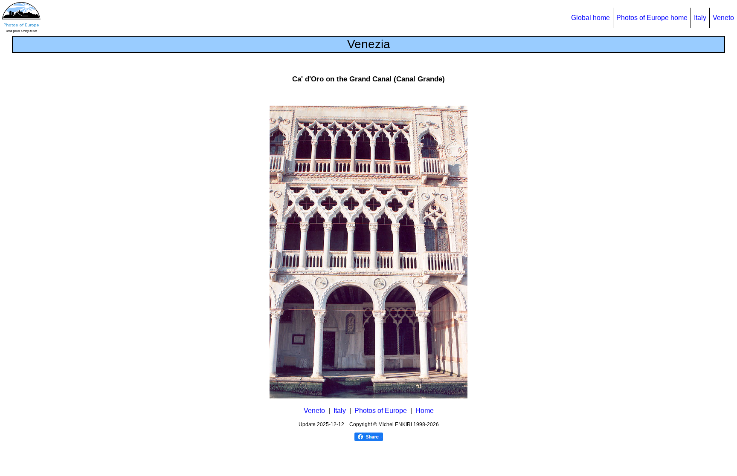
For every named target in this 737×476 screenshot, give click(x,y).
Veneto (723, 17)
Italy (700, 17)
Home (424, 410)
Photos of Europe (380, 410)
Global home (590, 17)
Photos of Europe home (652, 17)
